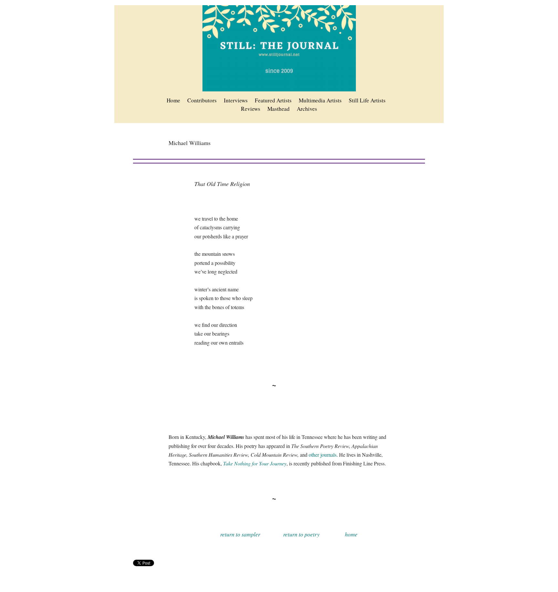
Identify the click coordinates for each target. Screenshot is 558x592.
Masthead (278, 108)
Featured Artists (273, 100)
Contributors (202, 100)
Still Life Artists (367, 100)
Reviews (250, 108)
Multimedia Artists (320, 100)
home (351, 534)
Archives (307, 108)
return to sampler (240, 534)
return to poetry (301, 534)
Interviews (236, 100)
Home (173, 100)
